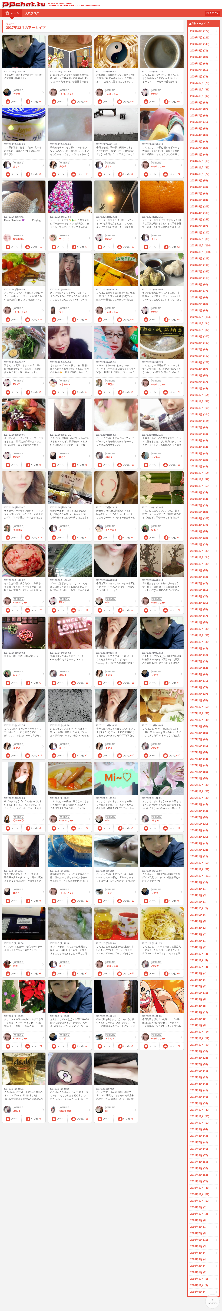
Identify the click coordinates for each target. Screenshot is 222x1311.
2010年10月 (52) (199, 1200)
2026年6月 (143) (199, 44)
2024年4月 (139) (199, 212)
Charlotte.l (18, 239)
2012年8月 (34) (199, 1057)
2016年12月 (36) (199, 784)
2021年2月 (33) (199, 459)
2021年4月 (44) (199, 446)
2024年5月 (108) (199, 206)
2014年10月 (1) (199, 908)
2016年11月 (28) (199, 791)
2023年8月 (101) (199, 264)
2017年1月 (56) (199, 778)
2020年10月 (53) (199, 485)
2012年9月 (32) (199, 1051)
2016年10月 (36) (199, 797)
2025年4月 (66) (199, 134)
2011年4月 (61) (199, 1161)
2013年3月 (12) (199, 1012)
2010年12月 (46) (199, 1187)
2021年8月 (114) (199, 420)
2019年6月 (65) (199, 589)
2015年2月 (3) (198, 895)
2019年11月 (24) (199, 557)
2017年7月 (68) (199, 739)
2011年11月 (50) (199, 1116)
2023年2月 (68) (199, 303)
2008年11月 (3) (199, 1285)
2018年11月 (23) (199, 635)
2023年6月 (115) (199, 277)
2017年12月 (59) (199, 706)
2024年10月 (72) (199, 173)
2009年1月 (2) (198, 1272)
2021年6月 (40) (199, 433)
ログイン (213, 13)
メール (14, 101)
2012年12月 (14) (199, 1031)
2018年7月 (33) (199, 661)
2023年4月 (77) (199, 290)
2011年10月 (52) (199, 1122)
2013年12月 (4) (199, 953)
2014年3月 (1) (198, 934)
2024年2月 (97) (199, 225)
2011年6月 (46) (199, 1148)
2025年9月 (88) (199, 102)
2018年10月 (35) (199, 641)
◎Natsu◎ (18, 820)
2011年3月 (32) (199, 1168)
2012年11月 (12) (199, 1038)
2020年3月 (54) (199, 531)
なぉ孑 (154, 530)
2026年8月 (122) (199, 31)
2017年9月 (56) (199, 726)
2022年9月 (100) (199, 336)
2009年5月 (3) (198, 1246)
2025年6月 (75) (199, 121)
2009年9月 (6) (198, 1220)
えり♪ (16, 166)
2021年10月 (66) (199, 407)
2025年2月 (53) (199, 147)
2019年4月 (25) (199, 602)
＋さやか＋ (65, 384)
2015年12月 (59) (199, 862)
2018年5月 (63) (199, 674)
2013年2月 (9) (198, 1018)
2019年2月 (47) (199, 615)
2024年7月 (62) (199, 193)
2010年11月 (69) (199, 1194)
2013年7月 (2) (198, 986)
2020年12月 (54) (199, 472)
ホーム (15, 13)
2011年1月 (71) (199, 1181)
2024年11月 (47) (199, 167)
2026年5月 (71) (199, 50)
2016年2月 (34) (199, 849)
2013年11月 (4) (199, 960)
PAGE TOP (212, 1301)
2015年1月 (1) (198, 901)
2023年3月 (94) (199, 297)
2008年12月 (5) (199, 1278)
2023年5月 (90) (199, 284)
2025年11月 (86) (199, 89)
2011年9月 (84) (199, 1129)
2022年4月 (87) (199, 368)
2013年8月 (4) (198, 979)
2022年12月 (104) (200, 316)
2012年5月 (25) (199, 1077)
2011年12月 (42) (199, 1109)
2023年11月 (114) (200, 245)
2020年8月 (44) (199, 498)
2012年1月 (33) (199, 1103)
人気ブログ (32, 13)
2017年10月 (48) (199, 719)
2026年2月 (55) (199, 70)
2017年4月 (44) (199, 758)
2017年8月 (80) (199, 732)
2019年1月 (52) (199, 622)
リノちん (155, 457)
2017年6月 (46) (199, 745)
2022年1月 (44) (199, 388)
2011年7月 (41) (199, 1142)
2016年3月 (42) (199, 843)
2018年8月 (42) (199, 654)
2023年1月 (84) (199, 310)
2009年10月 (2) (199, 1213)
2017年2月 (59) (199, 771)
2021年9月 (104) (199, 414)
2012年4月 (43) (199, 1083)
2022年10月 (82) (199, 329)
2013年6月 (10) (199, 992)
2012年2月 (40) (199, 1096)
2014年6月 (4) (198, 914)
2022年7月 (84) (199, 349)
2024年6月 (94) (199, 199)
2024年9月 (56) (199, 180)
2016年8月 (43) (199, 810)
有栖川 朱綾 (65, 1111)
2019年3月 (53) (199, 609)
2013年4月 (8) (198, 1005)
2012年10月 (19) (199, 1044)
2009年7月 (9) (198, 1233)
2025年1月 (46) (199, 154)
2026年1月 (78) (199, 76)
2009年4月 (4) (198, 1252)
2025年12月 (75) (199, 82)
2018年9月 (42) (199, 648)
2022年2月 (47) (199, 381)
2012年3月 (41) (199, 1090)
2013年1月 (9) (198, 1025)
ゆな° (62, 457)
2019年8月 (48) (199, 576)
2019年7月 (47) (199, 583)
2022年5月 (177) (199, 362)
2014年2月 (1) (198, 940)
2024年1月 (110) (199, 232)
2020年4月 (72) (199, 524)
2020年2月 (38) (199, 537)
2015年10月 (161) (200, 875)
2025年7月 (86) (199, 115)
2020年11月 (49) (199, 479)
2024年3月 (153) (199, 219)
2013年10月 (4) (199, 966)
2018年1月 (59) (199, 700)
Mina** (154, 93)
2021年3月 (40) (199, 453)
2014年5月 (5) (198, 921)
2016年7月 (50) (199, 817)
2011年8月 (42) (199, 1135)
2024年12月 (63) (199, 160)
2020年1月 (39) (199, 544)
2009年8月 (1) (198, 1226)
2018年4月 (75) (199, 680)
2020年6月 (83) (199, 511)
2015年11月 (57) (199, 869)
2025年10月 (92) (199, 95)
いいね (36, 101)
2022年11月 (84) (199, 323)
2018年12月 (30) (199, 628)
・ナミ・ (109, 893)
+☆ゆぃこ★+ (66, 94)
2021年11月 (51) (199, 401)
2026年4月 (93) (199, 57)
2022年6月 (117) (199, 355)
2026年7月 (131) (199, 37)
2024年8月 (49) (199, 186)
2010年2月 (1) (198, 1207)
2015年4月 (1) (198, 888)
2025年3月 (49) (199, 141)
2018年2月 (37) (199, 693)
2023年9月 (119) (199, 258)
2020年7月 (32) (199, 505)
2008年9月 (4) (198, 1291)
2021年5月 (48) (199, 440)
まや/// (62, 166)
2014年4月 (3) (198, 927)
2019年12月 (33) (199, 550)
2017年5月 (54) (199, 752)
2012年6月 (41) (199, 1070)
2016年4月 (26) (199, 836)
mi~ (107, 602)
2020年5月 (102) (199, 518)
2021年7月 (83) (199, 427)
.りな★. (109, 457)
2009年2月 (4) (198, 1265)
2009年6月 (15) (199, 1239)
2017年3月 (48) (199, 765)
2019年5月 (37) (199, 596)
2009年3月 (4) (198, 1259)
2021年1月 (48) (199, 466)
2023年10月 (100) (200, 251)
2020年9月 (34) (199, 492)
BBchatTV (50, 4)
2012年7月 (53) (199, 1064)
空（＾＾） (65, 239)
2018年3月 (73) (199, 687)
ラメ (61, 312)
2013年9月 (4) (198, 973)
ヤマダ (16, 94)
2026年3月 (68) (199, 63)
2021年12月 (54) (199, 394)
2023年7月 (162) (199, 271)
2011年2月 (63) (199, 1174)
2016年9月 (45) (199, 804)
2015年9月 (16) (199, 882)
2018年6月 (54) (199, 667)
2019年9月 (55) (199, 570)
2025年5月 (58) (199, 128)
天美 (15, 965)
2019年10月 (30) (199, 563)
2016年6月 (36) (199, 823)
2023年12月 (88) (199, 238)
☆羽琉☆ (109, 384)
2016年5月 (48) (199, 830)
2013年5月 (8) (198, 999)
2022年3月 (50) (199, 375)
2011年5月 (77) (199, 1155)
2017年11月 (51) (199, 713)
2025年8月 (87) (199, 108)
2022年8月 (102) (199, 342)
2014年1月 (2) (198, 947)
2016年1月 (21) (199, 856)
